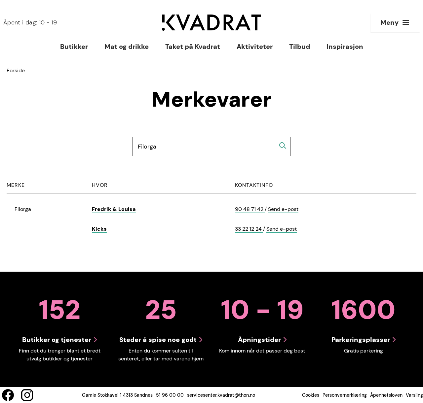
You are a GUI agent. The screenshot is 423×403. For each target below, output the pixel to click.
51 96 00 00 (170, 395)
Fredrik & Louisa (114, 209)
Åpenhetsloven (386, 395)
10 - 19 (30, 22)
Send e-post (283, 209)
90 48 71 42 (250, 209)
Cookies (310, 395)
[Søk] (283, 146)
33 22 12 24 (249, 229)
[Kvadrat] (211, 23)
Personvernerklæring (345, 395)
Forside (16, 70)
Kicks (99, 228)
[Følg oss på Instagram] (27, 395)
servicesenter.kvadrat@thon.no (221, 395)
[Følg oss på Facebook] (8, 395)
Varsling (414, 395)
